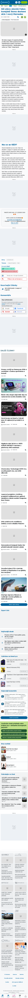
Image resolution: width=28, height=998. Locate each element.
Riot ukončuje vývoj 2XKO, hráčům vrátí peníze (19, 900)
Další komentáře (14, 717)
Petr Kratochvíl (15, 19)
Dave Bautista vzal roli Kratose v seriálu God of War (7, 904)
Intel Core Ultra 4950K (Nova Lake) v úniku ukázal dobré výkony (6, 958)
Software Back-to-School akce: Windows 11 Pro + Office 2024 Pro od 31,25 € (20, 952)
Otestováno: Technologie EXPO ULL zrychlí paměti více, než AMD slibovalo (14, 471)
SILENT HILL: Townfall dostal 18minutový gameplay (6, 894)
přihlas (3, 303)
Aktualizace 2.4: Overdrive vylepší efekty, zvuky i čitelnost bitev (11, 798)
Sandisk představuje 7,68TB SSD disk (19, 871)
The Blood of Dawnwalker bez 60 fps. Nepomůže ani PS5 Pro (6, 872)
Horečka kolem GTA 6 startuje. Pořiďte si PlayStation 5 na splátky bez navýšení (13, 570)
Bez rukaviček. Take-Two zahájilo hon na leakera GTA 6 (11, 805)
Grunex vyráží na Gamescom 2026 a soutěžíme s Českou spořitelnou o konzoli (14, 371)
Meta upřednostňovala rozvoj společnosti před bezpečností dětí (20, 876)
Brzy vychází (5, 744)
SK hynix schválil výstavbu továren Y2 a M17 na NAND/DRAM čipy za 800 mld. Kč (7, 964)
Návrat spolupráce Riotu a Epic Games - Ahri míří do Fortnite (20, 906)
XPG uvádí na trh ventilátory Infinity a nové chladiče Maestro (12, 522)
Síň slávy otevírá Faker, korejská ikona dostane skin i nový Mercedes (22, 6)
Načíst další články (14, 604)
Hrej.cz (3, 807)
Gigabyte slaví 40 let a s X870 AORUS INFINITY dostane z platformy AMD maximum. (11, 445)
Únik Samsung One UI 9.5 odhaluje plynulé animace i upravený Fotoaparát (20, 967)
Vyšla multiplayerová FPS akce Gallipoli (7, 899)
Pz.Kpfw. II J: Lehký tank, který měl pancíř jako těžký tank (7, 929)
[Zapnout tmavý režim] (19, 2)
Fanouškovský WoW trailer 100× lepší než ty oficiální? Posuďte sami (6, 878)
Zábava (2, 592)
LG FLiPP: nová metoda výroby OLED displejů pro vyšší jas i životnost (10, 779)
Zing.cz (3, 788)
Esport (5, 6)
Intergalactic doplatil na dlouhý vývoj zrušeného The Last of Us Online (20, 935)
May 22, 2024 (14, 223)
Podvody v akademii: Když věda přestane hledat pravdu (11, 792)
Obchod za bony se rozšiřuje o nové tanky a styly (6, 935)
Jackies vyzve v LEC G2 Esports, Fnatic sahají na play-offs (20, 894)
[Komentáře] (18, 17)
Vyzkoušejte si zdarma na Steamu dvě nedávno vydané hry (11, 786)
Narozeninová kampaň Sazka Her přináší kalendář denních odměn (13, 546)
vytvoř (18, 303)
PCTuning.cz (5, 795)
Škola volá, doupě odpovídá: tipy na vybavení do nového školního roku (14, 396)
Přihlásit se (24, 2)
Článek (15, 6)
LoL (10, 5)
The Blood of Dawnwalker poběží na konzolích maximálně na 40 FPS (20, 929)
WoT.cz (3, 801)
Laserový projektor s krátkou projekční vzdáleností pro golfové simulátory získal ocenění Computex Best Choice (14, 497)
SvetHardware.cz (6, 782)
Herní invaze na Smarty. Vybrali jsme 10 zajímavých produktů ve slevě (12, 420)
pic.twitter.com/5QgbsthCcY (14, 219)
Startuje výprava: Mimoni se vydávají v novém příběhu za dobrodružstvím (11, 597)
